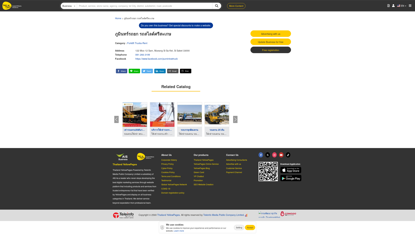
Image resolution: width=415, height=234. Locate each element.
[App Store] (291, 170)
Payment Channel (234, 172)
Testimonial (166, 180)
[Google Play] (291, 178)
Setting (239, 227)
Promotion (198, 180)
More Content (236, 5)
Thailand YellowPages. (168, 214)
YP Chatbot (199, 176)
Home (118, 18)
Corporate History (169, 159)
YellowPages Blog (202, 168)
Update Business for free (270, 42)
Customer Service (234, 168)
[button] (121, 71)
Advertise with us (233, 163)
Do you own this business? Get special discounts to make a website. (176, 25)
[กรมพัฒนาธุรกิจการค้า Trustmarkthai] (269, 214)
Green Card (199, 172)
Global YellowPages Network (174, 184)
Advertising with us (270, 33)
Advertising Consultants (236, 159)
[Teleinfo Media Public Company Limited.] (124, 215)
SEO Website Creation (203, 184)
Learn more (179, 230)
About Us (166, 154)
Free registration (270, 50)
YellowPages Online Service (206, 163)
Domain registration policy (172, 192)
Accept (250, 227)
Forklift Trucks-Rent (137, 43)
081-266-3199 (142, 54)
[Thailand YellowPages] (267, 154)
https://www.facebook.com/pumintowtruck (156, 58)
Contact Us (232, 154)
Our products (201, 154)
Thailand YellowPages (125, 164)
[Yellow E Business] (261, 154)
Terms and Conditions (171, 176)
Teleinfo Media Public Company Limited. (223, 214)
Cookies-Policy (168, 172)
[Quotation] (388, 6)
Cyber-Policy (166, 168)
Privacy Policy (167, 163)
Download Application (290, 163)
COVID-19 (165, 188)
